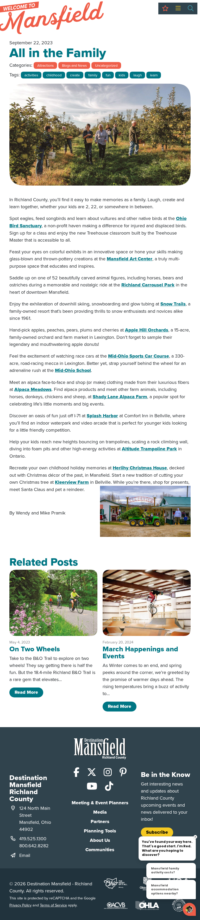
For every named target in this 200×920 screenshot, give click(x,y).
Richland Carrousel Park (147, 284)
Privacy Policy (20, 905)
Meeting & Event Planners (100, 802)
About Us (100, 840)
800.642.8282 (34, 845)
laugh (137, 74)
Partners (100, 821)
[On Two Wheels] (53, 603)
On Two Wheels (34, 649)
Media (100, 812)
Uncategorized (106, 65)
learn (154, 74)
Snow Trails (173, 303)
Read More (29, 692)
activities (31, 74)
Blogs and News (74, 65)
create (75, 74)
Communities (99, 849)
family (92, 74)
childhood (54, 74)
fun (108, 74)
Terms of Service (53, 905)
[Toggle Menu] (178, 8)
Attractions (45, 65)
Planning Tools (100, 830)
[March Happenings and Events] (147, 603)
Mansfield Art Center (129, 258)
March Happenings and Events (140, 652)
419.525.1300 (32, 838)
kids (122, 74)
